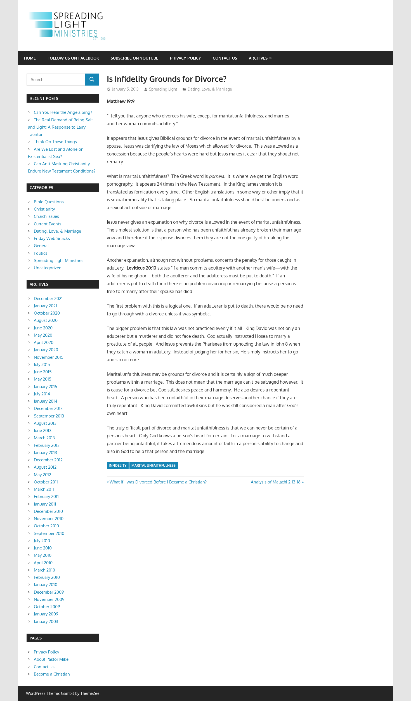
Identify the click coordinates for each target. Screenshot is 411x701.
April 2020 (43, 342)
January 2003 (46, 621)
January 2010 (45, 584)
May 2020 (43, 335)
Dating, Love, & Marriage (210, 89)
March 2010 (44, 570)
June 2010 (43, 548)
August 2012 (45, 467)
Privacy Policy (185, 58)
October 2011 (46, 482)
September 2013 (49, 416)
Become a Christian (52, 674)
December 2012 (48, 459)
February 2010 (47, 577)
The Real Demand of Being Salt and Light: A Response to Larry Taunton (60, 127)
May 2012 (42, 474)
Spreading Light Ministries (58, 260)
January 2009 (46, 614)
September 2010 (49, 533)
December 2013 (48, 408)
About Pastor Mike (51, 659)
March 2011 (44, 489)
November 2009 (49, 599)
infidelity (117, 465)
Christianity (44, 209)
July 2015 (42, 364)
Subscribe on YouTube (134, 58)
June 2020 (43, 328)
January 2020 (46, 349)
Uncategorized (48, 267)
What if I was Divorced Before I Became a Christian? (158, 482)
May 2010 (42, 555)
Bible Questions (49, 201)
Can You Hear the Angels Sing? (63, 112)
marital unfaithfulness (153, 465)
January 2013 (45, 452)
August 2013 (45, 423)
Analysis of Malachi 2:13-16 (276, 482)
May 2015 (42, 379)
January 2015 (45, 386)
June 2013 (42, 430)
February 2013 (47, 445)
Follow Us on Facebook (73, 58)
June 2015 (43, 371)
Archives (258, 58)
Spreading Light (163, 89)
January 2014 (45, 401)
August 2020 (46, 320)
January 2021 (45, 305)
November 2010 (48, 518)
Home (30, 58)
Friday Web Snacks (52, 238)
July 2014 (42, 393)
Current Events (47, 223)
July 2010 (42, 540)
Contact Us (225, 58)
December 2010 (48, 511)
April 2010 (43, 562)
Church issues (46, 216)
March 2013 (44, 437)
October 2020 (47, 313)
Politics (40, 253)
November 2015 (48, 357)
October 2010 (46, 525)
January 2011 (45, 504)
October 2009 (47, 606)
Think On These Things (55, 141)
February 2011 (46, 496)
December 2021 (48, 298)
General (41, 245)
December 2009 (49, 592)
